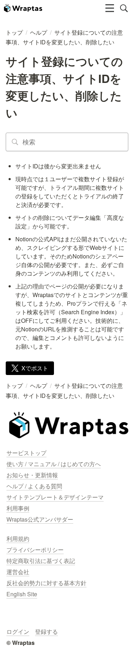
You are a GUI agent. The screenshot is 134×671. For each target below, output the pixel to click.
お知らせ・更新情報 (32, 475)
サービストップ (26, 453)
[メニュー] (110, 8)
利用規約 (17, 538)
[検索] (124, 8)
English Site (21, 594)
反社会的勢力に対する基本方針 (46, 583)
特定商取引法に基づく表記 (40, 561)
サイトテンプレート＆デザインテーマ (55, 497)
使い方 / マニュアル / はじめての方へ (53, 464)
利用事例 (17, 508)
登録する (46, 631)
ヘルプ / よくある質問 (34, 486)
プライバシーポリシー (35, 550)
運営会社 (17, 572)
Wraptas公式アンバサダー (39, 519)
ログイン (17, 631)
